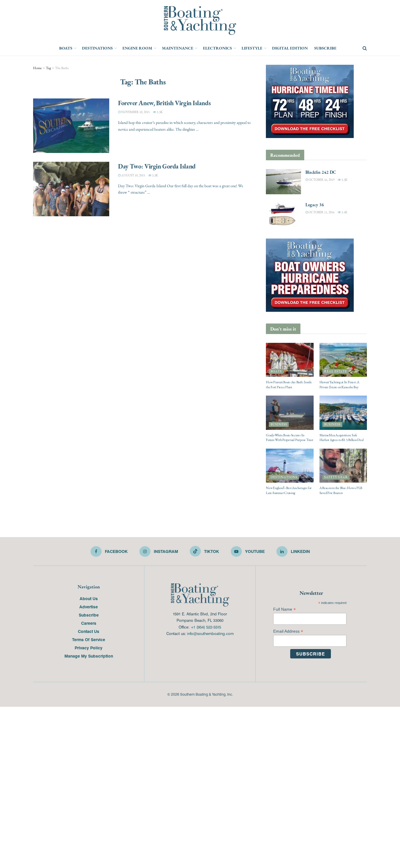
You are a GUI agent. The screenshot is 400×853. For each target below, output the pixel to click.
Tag (48, 68)
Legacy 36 (314, 205)
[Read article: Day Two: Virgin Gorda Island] (71, 189)
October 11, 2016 (321, 212)
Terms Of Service (88, 639)
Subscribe (325, 48)
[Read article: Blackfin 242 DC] (283, 181)
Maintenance (177, 48)
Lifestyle (252, 48)
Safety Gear (336, 477)
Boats (65, 48)
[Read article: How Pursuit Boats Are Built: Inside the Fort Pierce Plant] (290, 360)
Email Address (288, 631)
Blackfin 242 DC (320, 172)
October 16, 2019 (321, 180)
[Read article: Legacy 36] (283, 214)
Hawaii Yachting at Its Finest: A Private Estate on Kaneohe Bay (339, 384)
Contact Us (88, 631)
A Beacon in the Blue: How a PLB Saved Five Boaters (341, 490)
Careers (88, 623)
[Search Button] (365, 48)
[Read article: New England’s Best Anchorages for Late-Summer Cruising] (290, 466)
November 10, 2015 (135, 112)
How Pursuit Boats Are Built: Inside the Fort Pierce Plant (289, 384)
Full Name (284, 609)
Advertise (88, 606)
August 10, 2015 (133, 175)
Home (37, 68)
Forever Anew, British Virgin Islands (164, 102)
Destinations (97, 48)
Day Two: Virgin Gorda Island (157, 166)
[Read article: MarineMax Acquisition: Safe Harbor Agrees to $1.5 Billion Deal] (343, 413)
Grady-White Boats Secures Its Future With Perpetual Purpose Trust (289, 437)
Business (279, 424)
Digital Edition (290, 48)
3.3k (159, 112)
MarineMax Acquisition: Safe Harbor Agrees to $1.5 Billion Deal (341, 437)
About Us (89, 598)
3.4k (344, 212)
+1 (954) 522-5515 (206, 626)
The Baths (62, 68)
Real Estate (335, 371)
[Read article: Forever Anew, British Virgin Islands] (71, 125)
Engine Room (137, 48)
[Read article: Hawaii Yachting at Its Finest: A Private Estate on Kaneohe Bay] (343, 360)
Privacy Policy (88, 647)
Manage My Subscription (88, 655)
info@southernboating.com (210, 633)
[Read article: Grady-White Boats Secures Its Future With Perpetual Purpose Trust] (290, 413)
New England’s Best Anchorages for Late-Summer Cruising (289, 490)
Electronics (217, 48)
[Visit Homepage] (200, 20)
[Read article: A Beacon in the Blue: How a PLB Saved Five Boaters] (343, 466)
